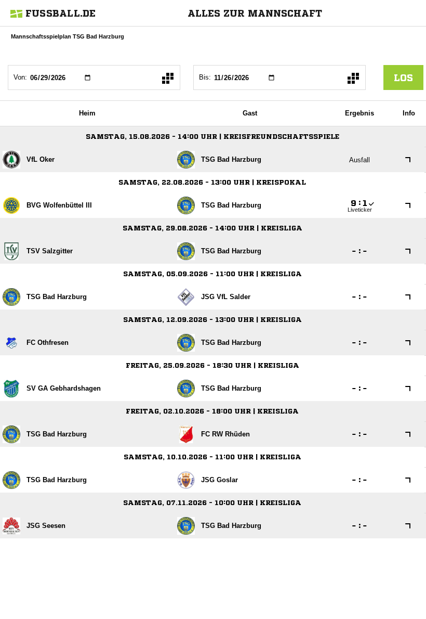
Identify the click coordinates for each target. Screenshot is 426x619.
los (403, 77)
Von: (20, 77)
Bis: (205, 77)
